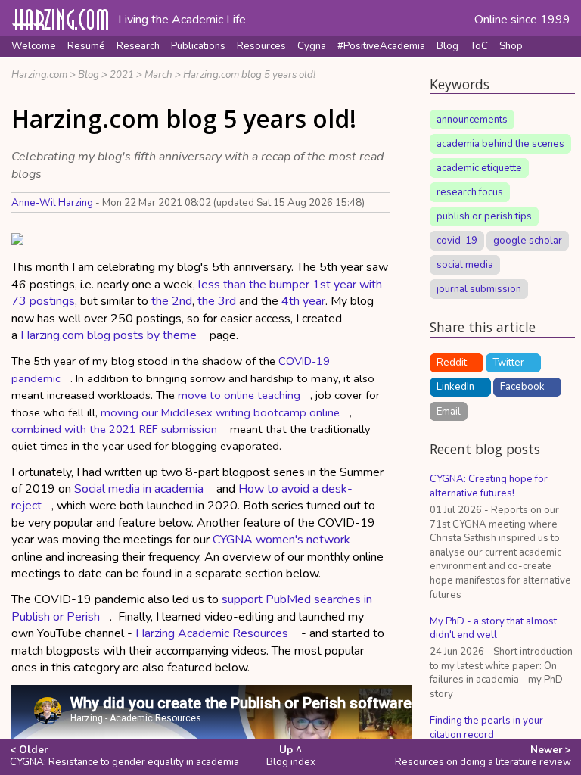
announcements (472, 119)
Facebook (522, 387)
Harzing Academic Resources (211, 633)
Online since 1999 (522, 19)
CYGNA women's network (281, 539)
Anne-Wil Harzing (52, 203)
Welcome (33, 46)
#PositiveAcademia (381, 46)
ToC (479, 46)
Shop (511, 46)
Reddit (452, 362)
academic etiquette (479, 168)
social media (465, 265)
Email (449, 411)
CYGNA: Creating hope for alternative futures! (489, 486)
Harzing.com (39, 75)
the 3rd (216, 301)
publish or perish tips (484, 216)
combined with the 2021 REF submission (114, 429)
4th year (303, 301)
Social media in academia (139, 489)
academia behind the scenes (500, 144)
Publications (198, 46)
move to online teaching (239, 395)
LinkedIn (455, 387)
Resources (261, 46)
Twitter (508, 362)
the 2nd (171, 301)
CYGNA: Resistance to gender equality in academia (124, 756)
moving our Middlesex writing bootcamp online (220, 412)
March (158, 75)
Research (138, 46)
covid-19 (457, 240)
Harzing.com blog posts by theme (108, 335)
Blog (447, 46)
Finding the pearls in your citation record (486, 728)
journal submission (479, 289)
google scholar (527, 240)
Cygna (311, 46)
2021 (122, 75)
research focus (470, 192)
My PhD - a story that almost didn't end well (493, 629)
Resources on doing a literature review (483, 756)
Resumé (86, 46)
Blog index (290, 756)
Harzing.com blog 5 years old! (249, 75)
